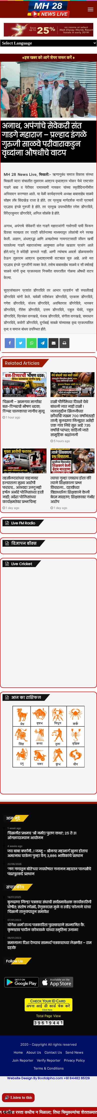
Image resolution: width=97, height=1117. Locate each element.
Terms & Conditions (49, 1068)
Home (18, 1052)
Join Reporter (22, 1060)
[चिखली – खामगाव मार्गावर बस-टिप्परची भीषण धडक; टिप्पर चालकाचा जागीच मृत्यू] (24, 384)
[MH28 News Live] (48, 9)
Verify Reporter (48, 1060)
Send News (74, 1052)
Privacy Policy (74, 1060)
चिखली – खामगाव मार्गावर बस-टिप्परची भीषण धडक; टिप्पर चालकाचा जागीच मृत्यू (23, 406)
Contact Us (53, 1052)
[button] (89, 27)
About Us (33, 1052)
